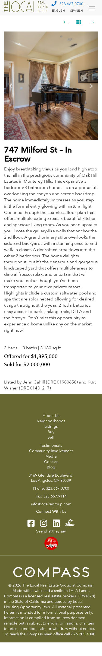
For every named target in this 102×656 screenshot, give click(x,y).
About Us (51, 415)
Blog (51, 467)
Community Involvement (51, 451)
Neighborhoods (51, 421)
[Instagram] (41, 525)
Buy (51, 432)
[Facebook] (31, 525)
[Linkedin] (53, 525)
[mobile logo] (26, 7)
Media (51, 456)
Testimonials (51, 445)
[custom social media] (67, 522)
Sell (51, 437)
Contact (51, 461)
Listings (51, 426)
